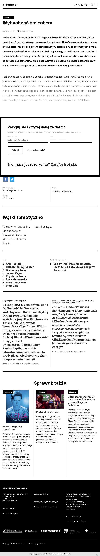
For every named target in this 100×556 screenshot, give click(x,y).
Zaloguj (15, 150)
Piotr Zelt (12, 285)
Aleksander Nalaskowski (62, 191)
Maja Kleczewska (16, 279)
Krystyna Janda (16, 276)
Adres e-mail (12, 137)
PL (86, 5)
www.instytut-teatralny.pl (76, 522)
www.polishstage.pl (10, 513)
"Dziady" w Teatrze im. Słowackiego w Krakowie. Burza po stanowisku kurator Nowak (16, 235)
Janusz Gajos (14, 273)
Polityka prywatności (37, 544)
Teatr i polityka (43, 226)
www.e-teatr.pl (8, 508)
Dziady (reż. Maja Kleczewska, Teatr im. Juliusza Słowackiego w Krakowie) (74, 267)
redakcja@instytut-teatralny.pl (46, 502)
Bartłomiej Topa (16, 270)
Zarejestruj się (63, 164)
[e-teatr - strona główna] (10, 5)
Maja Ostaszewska (17, 282)
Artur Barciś (13, 263)
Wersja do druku (26, 31)
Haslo (52, 137)
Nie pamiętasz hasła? (36, 150)
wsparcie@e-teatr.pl (73, 516)
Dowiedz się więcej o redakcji (45, 507)
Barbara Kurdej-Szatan (20, 267)
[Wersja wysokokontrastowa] (82, 5)
